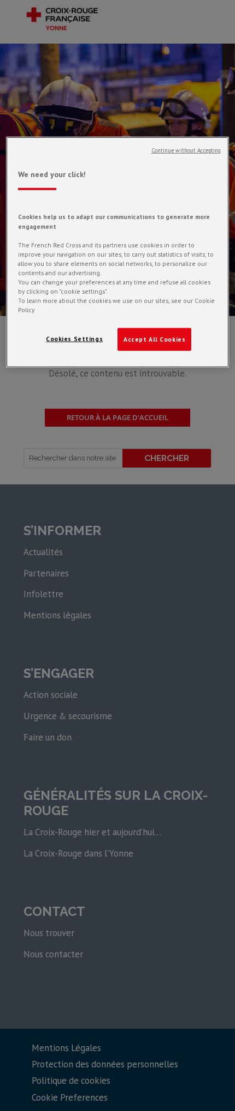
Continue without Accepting (186, 150)
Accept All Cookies (154, 339)
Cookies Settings (74, 339)
